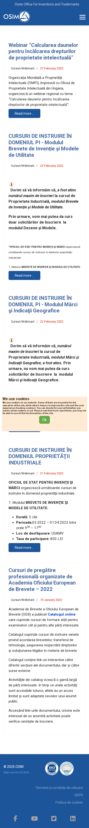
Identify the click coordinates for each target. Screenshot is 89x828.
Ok (44, 420)
